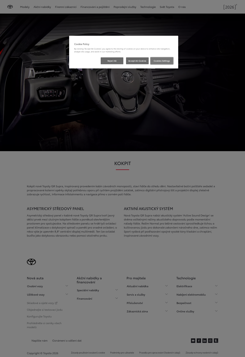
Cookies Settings (162, 60)
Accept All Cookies (137, 60)
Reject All (112, 60)
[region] (123, 52)
